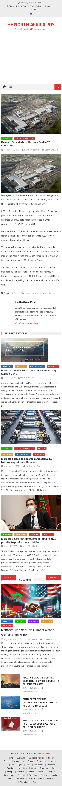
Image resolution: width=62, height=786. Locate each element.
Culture (31, 771)
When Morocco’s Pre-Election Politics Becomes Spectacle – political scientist (40, 724)
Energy (41, 448)
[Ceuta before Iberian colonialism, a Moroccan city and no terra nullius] (10, 702)
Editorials (44, 775)
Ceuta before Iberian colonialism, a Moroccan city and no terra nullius (40, 702)
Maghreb (34, 534)
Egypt (19, 764)
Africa (33, 768)
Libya (28, 764)
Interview (20, 778)
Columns (25, 580)
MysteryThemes (43, 753)
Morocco (37, 293)
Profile (10, 778)
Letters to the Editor (46, 778)
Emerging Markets (24, 138)
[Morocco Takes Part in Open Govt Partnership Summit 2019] (31, 350)
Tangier (52, 293)
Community (19, 761)
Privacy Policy (35, 6)
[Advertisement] (31, 58)
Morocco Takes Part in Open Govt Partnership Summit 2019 (29, 372)
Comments (41, 761)
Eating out (50, 771)
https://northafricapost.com (27, 322)
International (36, 366)
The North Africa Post (17, 6)
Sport (40, 771)
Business (7, 138)
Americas (7, 366)
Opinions (21, 775)
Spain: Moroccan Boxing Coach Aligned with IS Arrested (54, 577)
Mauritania (38, 764)
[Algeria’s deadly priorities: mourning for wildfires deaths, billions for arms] (10, 681)
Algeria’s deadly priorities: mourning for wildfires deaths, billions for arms (41, 681)
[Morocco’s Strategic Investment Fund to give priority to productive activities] (31, 513)
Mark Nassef (26, 293)
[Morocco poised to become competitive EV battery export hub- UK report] (31, 427)
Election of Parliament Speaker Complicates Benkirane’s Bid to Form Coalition (10, 577)
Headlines (20, 366)
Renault (45, 293)
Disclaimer (49, 6)
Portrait (31, 778)
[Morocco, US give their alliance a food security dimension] (31, 601)
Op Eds (55, 775)
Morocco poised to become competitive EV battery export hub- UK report (26, 460)
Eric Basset (15, 293)
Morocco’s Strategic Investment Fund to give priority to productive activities (28, 540)
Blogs (30, 761)
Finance (7, 761)
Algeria (11, 764)
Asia (54, 768)
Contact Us (31, 9)
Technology (9, 775)
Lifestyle (20, 771)
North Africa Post (32, 149)
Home (10, 757)
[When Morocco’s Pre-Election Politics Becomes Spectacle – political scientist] (10, 724)
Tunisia (10, 768)
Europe (10, 771)
